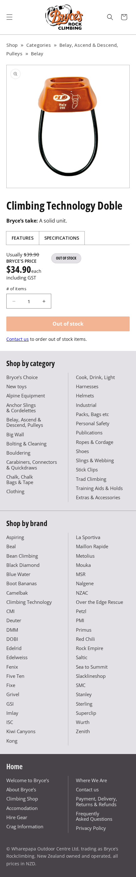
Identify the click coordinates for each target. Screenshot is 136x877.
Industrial (86, 405)
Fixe (10, 685)
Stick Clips (87, 469)
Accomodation (22, 808)
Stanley (84, 694)
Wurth (83, 722)
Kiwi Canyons (20, 731)
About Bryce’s (21, 789)
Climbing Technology (29, 602)
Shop (12, 45)
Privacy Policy (91, 828)
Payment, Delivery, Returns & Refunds (96, 801)
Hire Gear (16, 817)
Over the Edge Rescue (99, 602)
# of (16, 288)
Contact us (17, 339)
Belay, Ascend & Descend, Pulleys (24, 422)
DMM (12, 630)
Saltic (81, 657)
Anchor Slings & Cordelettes (21, 408)
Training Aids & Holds (99, 488)
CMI (10, 611)
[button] (9, 17)
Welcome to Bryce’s (27, 780)
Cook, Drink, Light (95, 377)
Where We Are (91, 780)
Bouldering (18, 453)
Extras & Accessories (98, 497)
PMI (80, 620)
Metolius (85, 556)
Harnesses (87, 386)
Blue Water (18, 574)
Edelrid (14, 648)
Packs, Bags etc (92, 414)
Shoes (82, 451)
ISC (9, 722)
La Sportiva (88, 537)
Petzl (81, 611)
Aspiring (15, 537)
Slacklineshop (91, 676)
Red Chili (85, 639)
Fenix (12, 667)
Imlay (12, 713)
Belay (37, 53)
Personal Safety (92, 423)
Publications (89, 432)
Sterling (84, 704)
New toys (16, 386)
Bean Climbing (22, 556)
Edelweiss (17, 657)
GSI (10, 704)
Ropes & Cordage (94, 442)
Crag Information (24, 826)
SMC (80, 685)
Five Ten (15, 676)
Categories (38, 45)
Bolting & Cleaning (26, 443)
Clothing (15, 491)
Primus (83, 630)
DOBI (12, 639)
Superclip (86, 713)
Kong (11, 741)
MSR (80, 574)
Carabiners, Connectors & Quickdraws (31, 464)
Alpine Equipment (25, 395)
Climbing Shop (22, 798)
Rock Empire (89, 648)
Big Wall (15, 434)
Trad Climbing (91, 479)
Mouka (83, 565)
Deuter (13, 620)
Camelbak (17, 593)
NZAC (82, 593)
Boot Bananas (21, 583)
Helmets (85, 395)
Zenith (83, 731)
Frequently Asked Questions (94, 816)
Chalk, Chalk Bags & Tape (19, 479)
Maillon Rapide (92, 546)
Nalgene (85, 583)
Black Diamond (23, 565)
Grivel (12, 694)
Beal (11, 546)
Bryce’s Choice (22, 377)
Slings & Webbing (95, 460)
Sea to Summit (92, 667)
